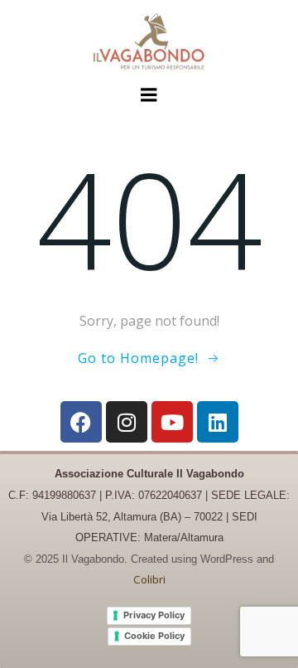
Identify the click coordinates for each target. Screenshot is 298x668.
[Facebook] (81, 422)
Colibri (149, 579)
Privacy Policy (154, 615)
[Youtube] (172, 422)
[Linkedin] (217, 422)
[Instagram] (126, 422)
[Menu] (149, 95)
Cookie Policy (154, 635)
